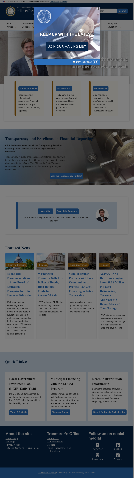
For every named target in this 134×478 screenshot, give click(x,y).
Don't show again (84, 62)
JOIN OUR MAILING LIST (67, 46)
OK (95, 62)
